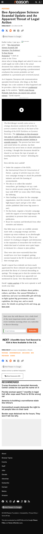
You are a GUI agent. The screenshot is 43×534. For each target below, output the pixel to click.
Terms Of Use (6, 516)
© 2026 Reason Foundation (10, 513)
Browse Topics (7, 458)
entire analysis (13, 283)
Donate (4, 474)
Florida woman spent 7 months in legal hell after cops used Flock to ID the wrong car (21, 394)
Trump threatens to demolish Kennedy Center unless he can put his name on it (20, 386)
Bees (32, 353)
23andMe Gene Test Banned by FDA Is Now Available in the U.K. (21, 341)
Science (12, 355)
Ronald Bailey (6, 26)
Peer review (5, 355)
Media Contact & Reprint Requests (13, 371)
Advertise (5, 479)
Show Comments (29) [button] (13, 376)
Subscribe (32, 330)
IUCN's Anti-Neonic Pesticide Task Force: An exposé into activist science (19, 93)
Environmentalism (15, 353)
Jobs (3, 470)
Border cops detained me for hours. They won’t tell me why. (21, 414)
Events (4, 462)
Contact (4, 487)
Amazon (5, 495)
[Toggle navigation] (2, 2)
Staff (3, 466)
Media (4, 491)
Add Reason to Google (12, 36)
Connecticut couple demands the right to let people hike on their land (21, 408)
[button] (40, 2)
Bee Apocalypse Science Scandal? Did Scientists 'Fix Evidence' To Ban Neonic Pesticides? (11, 50)
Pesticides (5, 8)
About (4, 453)
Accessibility (24, 513)
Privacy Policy (33, 513)
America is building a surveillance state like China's (20, 401)
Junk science (26, 353)
